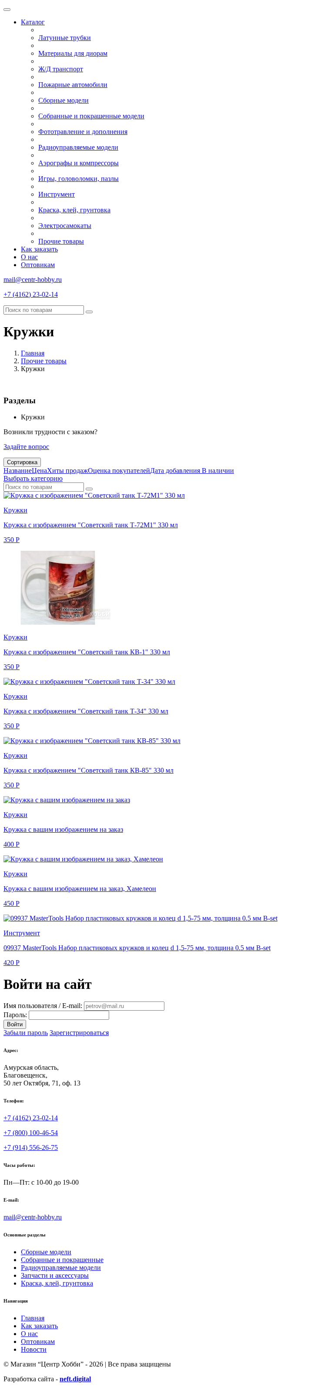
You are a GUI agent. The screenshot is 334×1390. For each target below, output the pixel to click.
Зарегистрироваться (79, 1032)
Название (17, 470)
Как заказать (39, 249)
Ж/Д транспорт (60, 69)
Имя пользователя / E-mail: (42, 1005)
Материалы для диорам (72, 53)
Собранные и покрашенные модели (91, 116)
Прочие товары (61, 241)
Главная (32, 353)
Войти (15, 1024)
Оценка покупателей (119, 470)
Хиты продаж (67, 470)
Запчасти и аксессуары (55, 1275)
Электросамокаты (64, 225)
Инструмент (56, 194)
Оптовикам (38, 264)
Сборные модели (63, 100)
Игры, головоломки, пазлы (78, 178)
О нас (29, 257)
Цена (39, 470)
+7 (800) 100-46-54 (30, 1132)
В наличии (218, 470)
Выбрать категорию (33, 478)
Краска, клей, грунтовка (74, 210)
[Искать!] (89, 312)
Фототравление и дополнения (82, 131)
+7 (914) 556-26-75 (30, 1147)
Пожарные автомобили (72, 84)
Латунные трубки (64, 37)
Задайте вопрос (26, 446)
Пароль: (15, 1014)
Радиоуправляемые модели (78, 147)
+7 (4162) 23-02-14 (30, 294)
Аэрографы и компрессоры (78, 163)
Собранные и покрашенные (62, 1259)
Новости (34, 1349)
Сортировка (22, 462)
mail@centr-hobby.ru (32, 279)
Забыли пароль (25, 1032)
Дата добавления (176, 470)
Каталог (33, 22)
